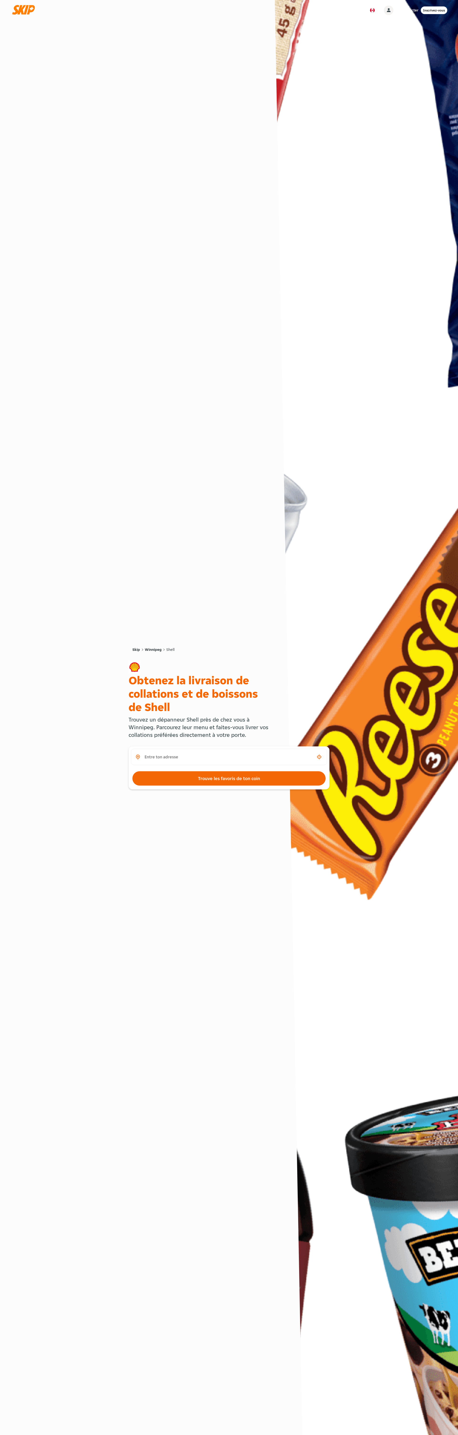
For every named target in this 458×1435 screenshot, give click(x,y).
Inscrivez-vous (434, 10)
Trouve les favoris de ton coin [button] (229, 778)
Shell (170, 649)
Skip (136, 649)
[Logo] (25, 10)
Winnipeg (153, 649)
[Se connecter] (388, 10)
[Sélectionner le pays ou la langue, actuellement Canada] (372, 10)
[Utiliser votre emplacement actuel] (319, 757)
